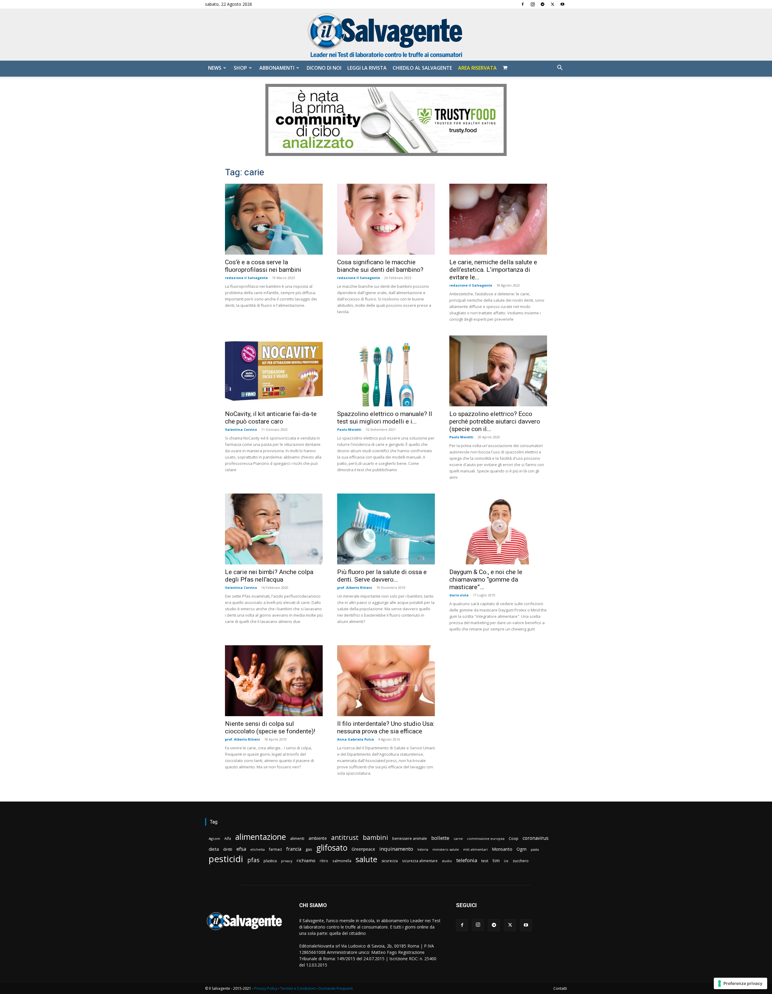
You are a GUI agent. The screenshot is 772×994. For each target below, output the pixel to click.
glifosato (331, 848)
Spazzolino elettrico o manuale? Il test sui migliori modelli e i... (384, 417)
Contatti (560, 988)
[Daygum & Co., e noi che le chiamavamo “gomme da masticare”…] (498, 529)
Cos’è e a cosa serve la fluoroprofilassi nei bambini (263, 266)
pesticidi (226, 859)
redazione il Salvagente (246, 277)
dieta (214, 849)
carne (458, 838)
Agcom (214, 838)
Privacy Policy (265, 988)
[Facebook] (522, 4)
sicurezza (389, 860)
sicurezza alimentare (420, 860)
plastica (270, 860)
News (214, 68)
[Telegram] (542, 4)
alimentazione (260, 837)
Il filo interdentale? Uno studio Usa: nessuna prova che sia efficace (385, 727)
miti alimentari (475, 849)
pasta (535, 849)
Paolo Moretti (349, 429)
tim (496, 860)
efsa (241, 849)
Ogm (522, 849)
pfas (253, 860)
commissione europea (486, 838)
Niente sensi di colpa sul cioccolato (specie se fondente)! (270, 727)
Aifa (227, 838)
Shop (240, 68)
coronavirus (536, 838)
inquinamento (396, 849)
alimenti (297, 838)
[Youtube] (562, 4)
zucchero (521, 860)
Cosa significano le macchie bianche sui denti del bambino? (380, 266)
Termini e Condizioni (297, 988)
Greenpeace (363, 849)
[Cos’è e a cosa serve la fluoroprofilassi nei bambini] (274, 219)
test (484, 860)
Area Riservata (477, 68)
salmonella (341, 860)
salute (366, 859)
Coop (513, 838)
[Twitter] (552, 4)
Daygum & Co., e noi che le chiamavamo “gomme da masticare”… (485, 579)
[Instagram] (532, 4)
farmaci (275, 849)
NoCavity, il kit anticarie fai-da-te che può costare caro (271, 417)
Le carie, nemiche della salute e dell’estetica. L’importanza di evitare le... (493, 270)
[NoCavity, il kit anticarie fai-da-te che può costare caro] (274, 370)
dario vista (459, 595)
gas (308, 849)
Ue (506, 861)
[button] (559, 68)
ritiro (324, 860)
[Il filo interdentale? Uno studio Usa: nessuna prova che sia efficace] (386, 680)
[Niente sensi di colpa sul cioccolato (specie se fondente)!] (274, 680)
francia (293, 849)
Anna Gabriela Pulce (355, 739)
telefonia (466, 860)
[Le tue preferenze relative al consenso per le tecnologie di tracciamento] (740, 983)
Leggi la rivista (367, 68)
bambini (375, 837)
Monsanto (502, 849)
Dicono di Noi (324, 68)
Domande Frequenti (335, 988)
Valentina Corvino (241, 429)
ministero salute (445, 849)
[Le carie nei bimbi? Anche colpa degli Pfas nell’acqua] (274, 529)
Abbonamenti (276, 68)
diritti (227, 849)
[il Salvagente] (386, 35)
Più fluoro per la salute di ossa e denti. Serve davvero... (382, 575)
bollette (440, 838)
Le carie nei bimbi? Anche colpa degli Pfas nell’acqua (269, 575)
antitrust (345, 837)
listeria (422, 849)
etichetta (257, 849)
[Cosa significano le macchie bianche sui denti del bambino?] (386, 219)
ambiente (317, 838)
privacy (286, 861)
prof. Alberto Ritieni (354, 587)
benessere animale (409, 838)
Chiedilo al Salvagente (422, 68)
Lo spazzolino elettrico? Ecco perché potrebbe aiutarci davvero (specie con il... (494, 421)
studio (447, 861)
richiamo (305, 860)
